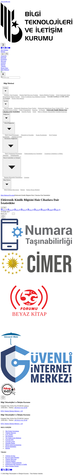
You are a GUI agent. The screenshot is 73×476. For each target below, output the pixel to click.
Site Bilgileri (9, 436)
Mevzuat (3, 61)
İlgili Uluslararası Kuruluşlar (13, 153)
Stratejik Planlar (26, 112)
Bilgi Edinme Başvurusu (11, 190)
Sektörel (3, 63)
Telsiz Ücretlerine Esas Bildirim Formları (33, 97)
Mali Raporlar (8, 108)
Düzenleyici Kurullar (27, 135)
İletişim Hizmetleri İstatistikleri (13, 177)
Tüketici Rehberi (11, 461)
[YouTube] (9, 48)
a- (2, 207)
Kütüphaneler (15, 155)
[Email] (11, 214)
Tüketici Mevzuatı (11, 459)
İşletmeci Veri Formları (11, 95)
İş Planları (42, 110)
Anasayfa (3, 56)
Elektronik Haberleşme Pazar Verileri (25, 108)
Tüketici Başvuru (11, 433)
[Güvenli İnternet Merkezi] (36, 382)
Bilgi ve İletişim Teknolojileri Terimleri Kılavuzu (52, 112)
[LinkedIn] (5, 48)
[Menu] (3, 45)
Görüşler (26, 177)
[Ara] (6, 54)
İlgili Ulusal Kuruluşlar (12, 135)
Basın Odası (4, 68)
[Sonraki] (3, 397)
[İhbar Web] (8, 394)
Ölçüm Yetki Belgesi (18, 98)
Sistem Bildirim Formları (47, 95)
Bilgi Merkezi (5, 70)
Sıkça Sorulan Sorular (12, 466)
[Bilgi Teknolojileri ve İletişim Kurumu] (36, 42)
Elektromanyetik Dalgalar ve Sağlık (16, 464)
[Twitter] (4, 48)
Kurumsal (4, 59)
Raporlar (35, 110)
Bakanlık (3, 57)
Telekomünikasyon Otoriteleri (33, 153)
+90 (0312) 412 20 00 (20, 407)
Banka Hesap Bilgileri (33, 190)
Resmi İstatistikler (11, 446)
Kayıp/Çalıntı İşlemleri (12, 457)
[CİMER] (36, 274)
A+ (5, 207)
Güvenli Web (9, 440)
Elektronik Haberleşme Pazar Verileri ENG (51, 108)
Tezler (34, 112)
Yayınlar (11, 195)
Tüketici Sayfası (10, 456)
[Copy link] (13, 214)
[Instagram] (7, 48)
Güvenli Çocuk (10, 441)
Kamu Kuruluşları (41, 135)
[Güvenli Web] (11, 344)
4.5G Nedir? (9, 434)
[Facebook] (2, 48)
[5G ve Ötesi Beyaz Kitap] (29, 331)
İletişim (22, 190)
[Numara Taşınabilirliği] (36, 250)
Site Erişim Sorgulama (12, 431)
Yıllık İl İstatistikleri (25, 110)
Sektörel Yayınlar (17, 137)
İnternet (3, 64)
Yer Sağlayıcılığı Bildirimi (13, 438)
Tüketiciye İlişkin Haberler (14, 462)
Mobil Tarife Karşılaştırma (13, 445)
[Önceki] (3, 217)
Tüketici (3, 66)
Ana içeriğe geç (5, 1)
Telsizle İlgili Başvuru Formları (28, 95)
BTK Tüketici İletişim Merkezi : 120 (12, 411)
